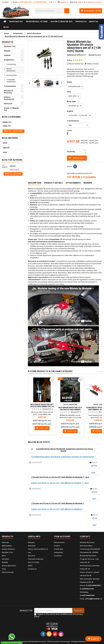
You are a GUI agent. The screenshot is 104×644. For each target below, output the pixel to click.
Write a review (93, 64)
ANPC (30, 565)
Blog (6, 27)
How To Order (33, 562)
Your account (62, 536)
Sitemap (5, 542)
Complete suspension (11, 80)
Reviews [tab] (88, 182)
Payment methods (35, 559)
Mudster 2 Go (16, 21)
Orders (57, 546)
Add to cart (76, 158)
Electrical (8, 103)
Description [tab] (34, 182)
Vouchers (58, 555)
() (95, 466)
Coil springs (11, 64)
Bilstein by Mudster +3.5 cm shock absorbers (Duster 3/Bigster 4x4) (70, 409)
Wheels (7, 51)
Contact (5, 2)
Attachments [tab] (73, 182)
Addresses (58, 552)
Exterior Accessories (9, 98)
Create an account (94, 2)
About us (93, 21)
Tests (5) (7, 125)
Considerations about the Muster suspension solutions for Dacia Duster (62, 456)
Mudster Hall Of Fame (36, 21)
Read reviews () (76, 64)
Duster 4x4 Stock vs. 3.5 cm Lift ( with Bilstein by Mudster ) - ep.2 (60, 483)
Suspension (9, 60)
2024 (5, 143)
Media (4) (7, 122)
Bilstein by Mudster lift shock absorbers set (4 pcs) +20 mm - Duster (42, 406)
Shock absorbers (10, 69)
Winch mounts (8, 572)
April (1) (6, 147)
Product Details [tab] (53, 182)
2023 (5, 152)
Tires (4, 569)
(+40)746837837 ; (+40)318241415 (32, 2)
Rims (4, 555)
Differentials (7, 546)
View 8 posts (14, 169)
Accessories (11, 75)
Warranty (32, 546)
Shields (7, 55)
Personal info (59, 542)
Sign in (80, 2)
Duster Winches (8, 549)
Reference (71, 55)
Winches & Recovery (8, 91)
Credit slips (58, 549)
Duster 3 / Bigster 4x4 (61, 21)
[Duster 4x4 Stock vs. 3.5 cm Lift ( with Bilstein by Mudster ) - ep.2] (61, 477)
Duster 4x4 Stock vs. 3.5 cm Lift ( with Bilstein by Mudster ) (57, 509)
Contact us (32, 569)
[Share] (75, 166)
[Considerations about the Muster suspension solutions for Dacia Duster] (64, 450)
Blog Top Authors (12, 159)
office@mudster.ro (93, 599)
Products (81, 21)
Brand (91, 55)
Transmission (10, 86)
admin (12, 166)
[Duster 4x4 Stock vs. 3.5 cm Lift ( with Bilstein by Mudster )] (58, 503)
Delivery (31, 542)
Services (5, 559)
